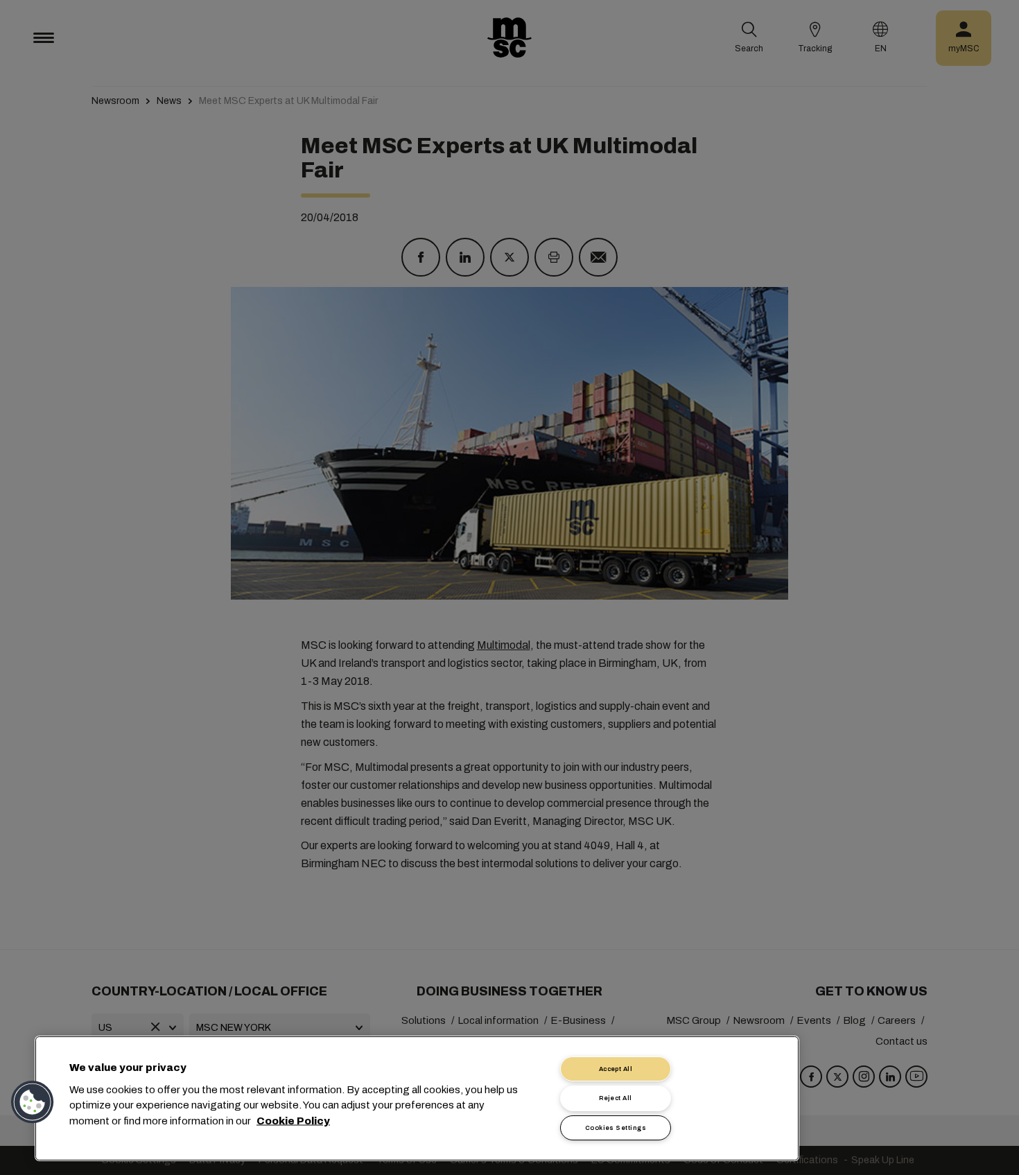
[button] (32, 1102)
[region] (417, 1098)
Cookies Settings (615, 1127)
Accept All (616, 1068)
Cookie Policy (293, 1120)
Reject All (615, 1098)
